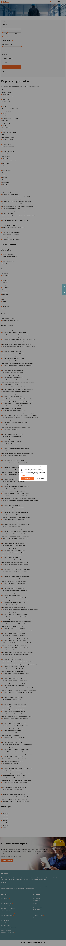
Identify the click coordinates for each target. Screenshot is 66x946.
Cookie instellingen (40, 478)
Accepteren (27, 478)
